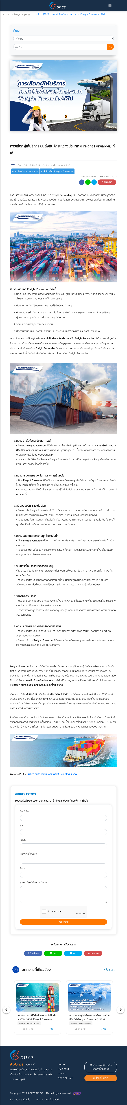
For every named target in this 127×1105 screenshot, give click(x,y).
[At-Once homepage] (57, 5)
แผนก (23, 840)
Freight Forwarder (64, 171)
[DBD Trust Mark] (77, 1093)
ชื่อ (21, 826)
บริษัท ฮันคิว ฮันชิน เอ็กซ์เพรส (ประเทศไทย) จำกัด (47, 165)
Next (120, 1009)
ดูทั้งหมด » (109, 970)
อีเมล (22, 868)
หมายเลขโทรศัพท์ (28, 854)
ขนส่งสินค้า (46, 171)
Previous (6, 1009)
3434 (52, 1029)
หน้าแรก (6, 14)
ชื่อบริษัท (24, 811)
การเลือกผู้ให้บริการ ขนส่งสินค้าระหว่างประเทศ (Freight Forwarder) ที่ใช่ (69, 14)
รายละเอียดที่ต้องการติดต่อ (33, 883)
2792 (103, 1029)
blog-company (22, 14)
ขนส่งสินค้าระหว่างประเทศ (25, 171)
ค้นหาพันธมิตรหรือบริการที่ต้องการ (102, 1067)
